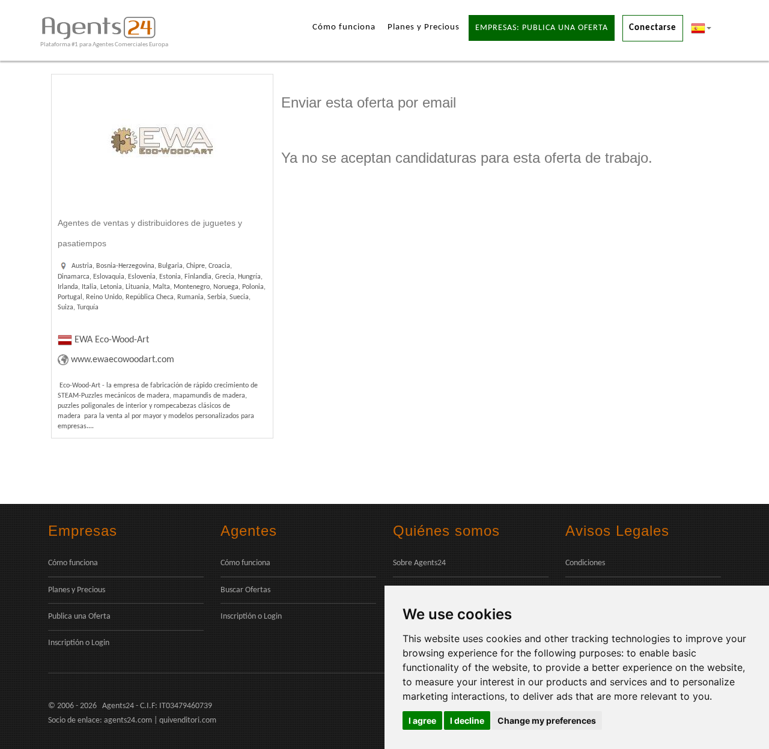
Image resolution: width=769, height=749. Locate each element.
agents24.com (128, 720)
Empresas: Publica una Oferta (541, 27)
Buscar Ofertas (245, 590)
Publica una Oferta (79, 616)
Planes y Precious (424, 27)
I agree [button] (422, 720)
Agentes (248, 531)
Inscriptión (66, 642)
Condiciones (585, 563)
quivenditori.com (187, 720)
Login (100, 642)
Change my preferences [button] (546, 720)
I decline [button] (467, 720)
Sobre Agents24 (419, 563)
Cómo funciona (343, 27)
